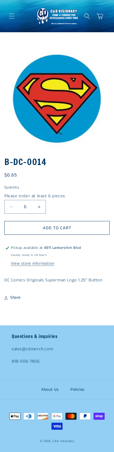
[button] (11, 16)
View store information (32, 263)
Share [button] (15, 297)
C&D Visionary (63, 441)
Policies (77, 389)
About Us (50, 389)
